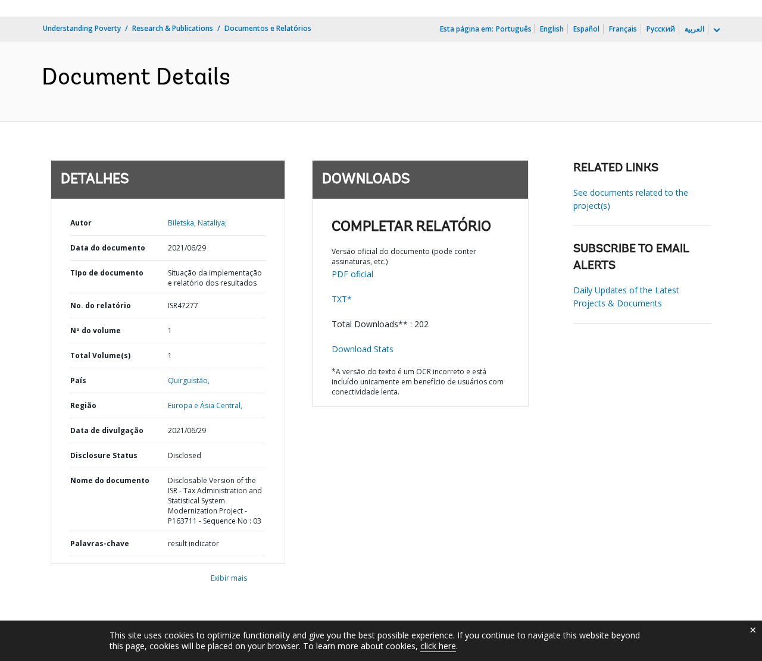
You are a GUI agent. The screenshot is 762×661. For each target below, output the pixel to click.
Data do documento (107, 248)
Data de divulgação (106, 430)
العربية (694, 29)
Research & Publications (172, 28)
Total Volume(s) (100, 355)
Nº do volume (95, 330)
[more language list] (715, 30)
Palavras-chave (99, 543)
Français (623, 29)
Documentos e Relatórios (267, 28)
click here (438, 645)
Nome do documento (109, 480)
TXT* (342, 299)
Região (83, 405)
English (552, 29)
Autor (81, 223)
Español (586, 29)
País (78, 380)
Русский (661, 29)
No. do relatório (100, 305)
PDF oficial (352, 274)
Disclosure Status (104, 455)
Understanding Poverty (82, 28)
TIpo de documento (106, 273)
